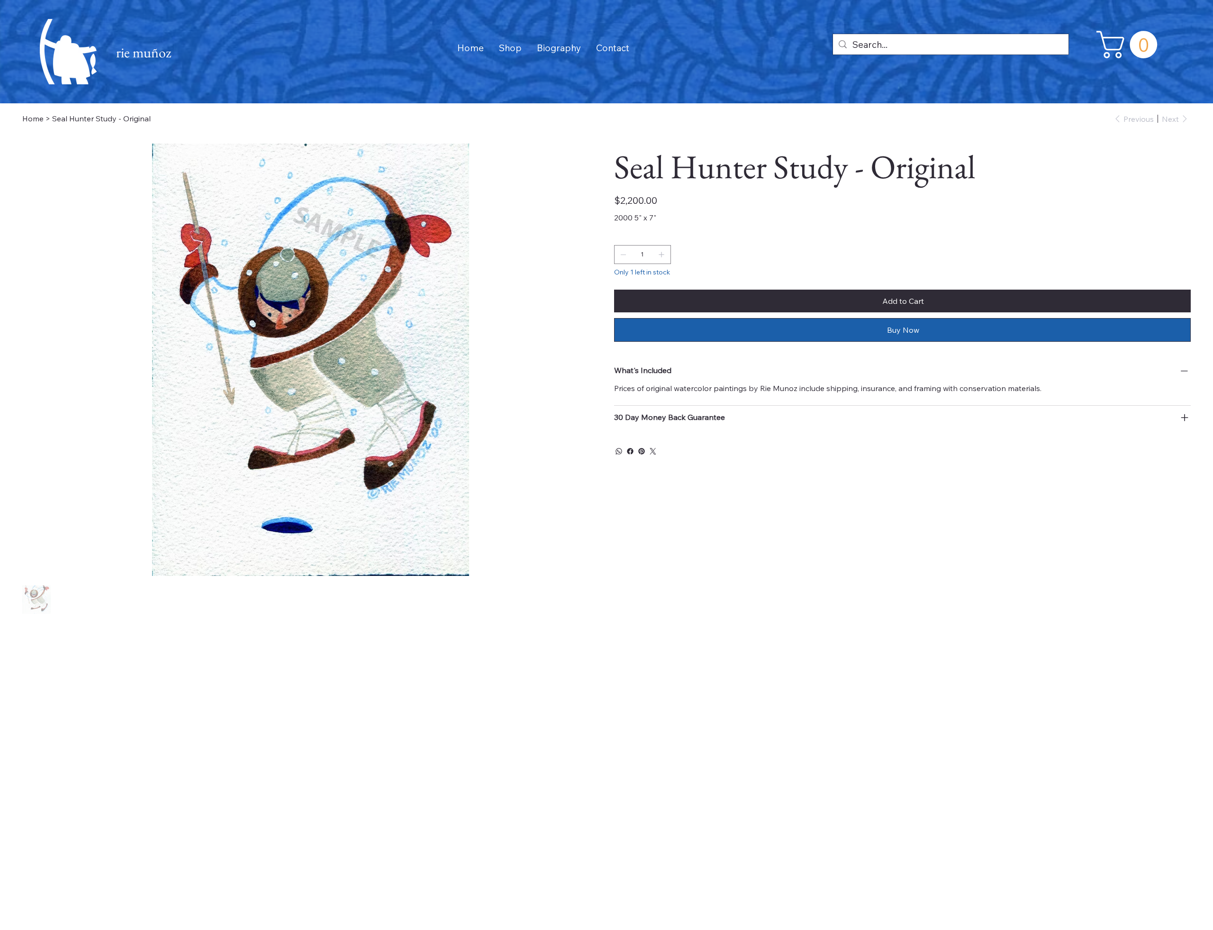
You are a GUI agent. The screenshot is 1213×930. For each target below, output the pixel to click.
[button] (1130, 44)
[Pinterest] (641, 451)
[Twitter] (653, 451)
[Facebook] (630, 451)
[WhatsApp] (619, 451)
